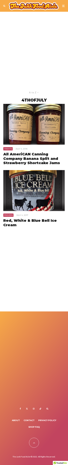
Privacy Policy (47, 420)
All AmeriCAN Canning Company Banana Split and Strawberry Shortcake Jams (31, 158)
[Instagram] (33, 408)
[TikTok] (40, 408)
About (16, 420)
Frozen (8, 215)
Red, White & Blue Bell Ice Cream (30, 222)
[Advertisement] (34, 47)
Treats (8, 148)
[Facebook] (20, 408)
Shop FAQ (34, 427)
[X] (26, 408)
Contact (29, 420)
